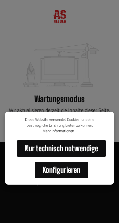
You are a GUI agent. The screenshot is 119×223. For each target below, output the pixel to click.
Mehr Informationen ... (60, 131)
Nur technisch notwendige (61, 148)
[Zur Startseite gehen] (59, 16)
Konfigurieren (61, 169)
